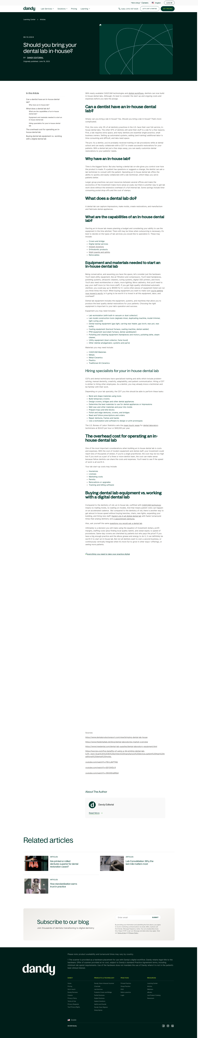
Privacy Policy (133, 933)
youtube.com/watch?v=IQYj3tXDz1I (100, 767)
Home (69, 983)
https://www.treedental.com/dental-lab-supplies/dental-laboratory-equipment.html (121, 746)
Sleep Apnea (98, 1010)
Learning (84, 9)
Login (122, 995)
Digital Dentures (99, 998)
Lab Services (46, 9)
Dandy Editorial (35, 57)
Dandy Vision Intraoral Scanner (104, 983)
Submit (155, 917)
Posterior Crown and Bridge (103, 992)
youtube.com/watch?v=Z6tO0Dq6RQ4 (102, 773)
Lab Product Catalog (153, 995)
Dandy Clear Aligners (101, 1007)
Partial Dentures (99, 995)
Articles (42, 19)
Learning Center (29, 19)
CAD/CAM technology (151, 505)
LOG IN (169, 3)
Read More (94, 813)
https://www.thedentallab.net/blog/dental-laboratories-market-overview (116, 742)
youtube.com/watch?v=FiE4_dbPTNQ (101, 762)
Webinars (150, 989)
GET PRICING (167, 9)
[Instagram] (168, 1026)
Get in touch (71, 989)
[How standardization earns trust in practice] (58, 886)
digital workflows (136, 93)
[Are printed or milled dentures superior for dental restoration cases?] (58, 863)
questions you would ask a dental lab (126, 523)
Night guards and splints (99, 252)
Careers (145, 3)
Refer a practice (126, 992)
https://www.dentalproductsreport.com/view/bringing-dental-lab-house (116, 737)
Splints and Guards (100, 1004)
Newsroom (150, 998)
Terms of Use (121, 933)
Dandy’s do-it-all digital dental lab (126, 516)
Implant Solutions (96, 247)
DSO (122, 989)
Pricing (74, 9)
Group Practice (125, 986)
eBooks (149, 992)
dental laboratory (150, 425)
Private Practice (126, 983)
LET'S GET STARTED (150, 9)
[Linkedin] (172, 1026)
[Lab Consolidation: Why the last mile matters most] (134, 863)
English (158, 3)
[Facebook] (163, 1026)
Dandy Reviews (73, 992)
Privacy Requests (73, 1004)
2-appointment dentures (124, 519)
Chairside (97, 986)
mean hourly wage (132, 425)
